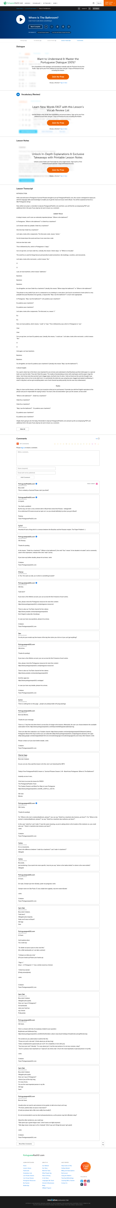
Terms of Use (86, 1203)
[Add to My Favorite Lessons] (52, 27)
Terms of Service (75, 1204)
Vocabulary (36, 3)
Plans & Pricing (46, 1175)
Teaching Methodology (67, 1178)
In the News (45, 1178)
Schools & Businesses (48, 1183)
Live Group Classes (28, 1178)
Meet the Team (46, 1170)
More (55, 3)
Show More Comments (25, 1143)
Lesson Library (19, 8)
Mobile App (26, 1185)
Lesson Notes (51, 40)
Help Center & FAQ (66, 1165)
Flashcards (26, 1170)
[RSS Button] (17, 443)
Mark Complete (35, 26)
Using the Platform (66, 1175)
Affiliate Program (46, 1188)
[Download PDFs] (63, 27)
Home (24, 1165)
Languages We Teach (48, 1180)
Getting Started (65, 1168)
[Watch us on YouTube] (85, 1181)
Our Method (45, 1165)
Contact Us (64, 1183)
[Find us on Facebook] (88, 1181)
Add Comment (25, 477)
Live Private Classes (28, 1175)
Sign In (99, 3)
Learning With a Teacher (68, 1180)
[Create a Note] (57, 27)
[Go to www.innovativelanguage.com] (58, 1200)
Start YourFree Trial (109, 3)
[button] (93, 3)
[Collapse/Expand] (58, 438)
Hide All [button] (22, 429)
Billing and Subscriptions (67, 1170)
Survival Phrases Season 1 (31, 8)
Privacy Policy (79, 1203)
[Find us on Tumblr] (82, 1184)
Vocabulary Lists (27, 1173)
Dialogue (22, 40)
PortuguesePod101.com (68, 1203)
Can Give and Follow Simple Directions (61, 32)
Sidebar (97, 8)
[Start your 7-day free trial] (86, 1167)
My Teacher (46, 3)
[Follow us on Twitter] (82, 1181)
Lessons (27, 3)
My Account (64, 1173)
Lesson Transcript (66, 40)
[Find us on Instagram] (85, 1184)
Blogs (43, 1185)
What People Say (47, 1173)
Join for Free (58, 76)
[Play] (18, 94)
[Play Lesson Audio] (20, 19)
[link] (79, 8)
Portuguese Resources (29, 1180)
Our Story (44, 1168)
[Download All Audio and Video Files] (69, 27)
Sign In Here (63, 82)
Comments (80, 40)
